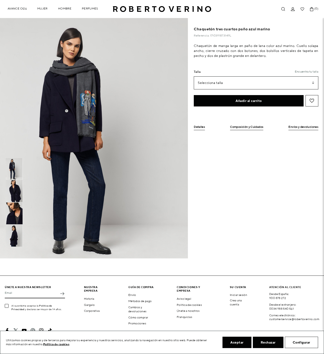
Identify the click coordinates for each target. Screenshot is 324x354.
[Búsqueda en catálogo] (283, 9)
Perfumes (90, 8)
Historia (89, 298)
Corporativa (92, 311)
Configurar (301, 342)
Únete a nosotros (188, 311)
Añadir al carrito (249, 101)
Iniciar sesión (238, 295)
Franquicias (184, 317)
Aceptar (237, 342)
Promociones (137, 323)
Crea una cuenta (236, 302)
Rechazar (268, 342)
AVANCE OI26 (17, 8)
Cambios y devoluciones (137, 309)
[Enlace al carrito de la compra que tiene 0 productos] (311, 9)
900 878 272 (277, 298)
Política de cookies (189, 305)
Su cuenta (238, 287)
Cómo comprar (138, 317)
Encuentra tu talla (306, 71)
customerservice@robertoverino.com (294, 319)
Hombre (64, 8)
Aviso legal (184, 298)
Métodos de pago (140, 301)
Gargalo (89, 305)
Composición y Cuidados (246, 127)
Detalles (199, 127)
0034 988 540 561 (281, 308)
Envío (132, 295)
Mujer (42, 8)
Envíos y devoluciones (303, 127)
